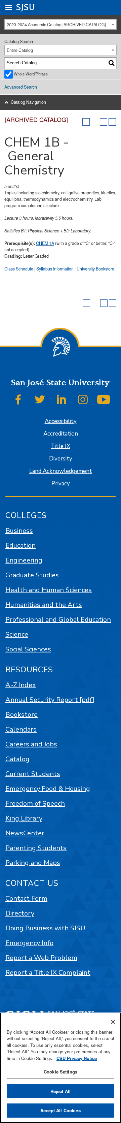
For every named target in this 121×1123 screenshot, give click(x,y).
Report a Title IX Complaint (47, 972)
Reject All (60, 1091)
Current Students (32, 773)
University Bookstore (95, 269)
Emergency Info (29, 943)
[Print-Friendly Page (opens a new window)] (103, 122)
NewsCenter (24, 833)
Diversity (60, 458)
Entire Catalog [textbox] (20, 50)
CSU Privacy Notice (76, 1058)
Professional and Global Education (58, 619)
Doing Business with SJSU (45, 928)
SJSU (25, 7)
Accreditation (60, 434)
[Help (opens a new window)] (112, 122)
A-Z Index (20, 684)
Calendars (21, 729)
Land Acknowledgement (60, 471)
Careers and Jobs (31, 744)
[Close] (113, 1022)
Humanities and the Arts (43, 604)
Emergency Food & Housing (47, 788)
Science (16, 634)
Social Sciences (28, 649)
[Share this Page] (94, 122)
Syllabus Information (55, 269)
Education (20, 545)
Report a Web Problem (41, 957)
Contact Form (26, 898)
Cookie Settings (60, 1071)
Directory (19, 913)
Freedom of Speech (35, 803)
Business (19, 530)
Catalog (17, 759)
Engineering (23, 560)
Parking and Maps (32, 862)
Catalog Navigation (28, 102)
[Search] (111, 63)
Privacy (60, 483)
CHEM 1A (45, 243)
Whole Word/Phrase (31, 73)
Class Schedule (18, 269)
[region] (60, 1068)
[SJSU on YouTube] (103, 399)
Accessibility (61, 421)
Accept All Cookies (60, 1110)
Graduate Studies (32, 575)
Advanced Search (20, 87)
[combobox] (60, 24)
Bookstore (21, 714)
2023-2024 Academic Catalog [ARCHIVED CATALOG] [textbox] (56, 25)
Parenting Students (36, 848)
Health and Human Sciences (48, 590)
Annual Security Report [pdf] (49, 699)
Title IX (60, 446)
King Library (23, 818)
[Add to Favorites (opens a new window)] (86, 122)
